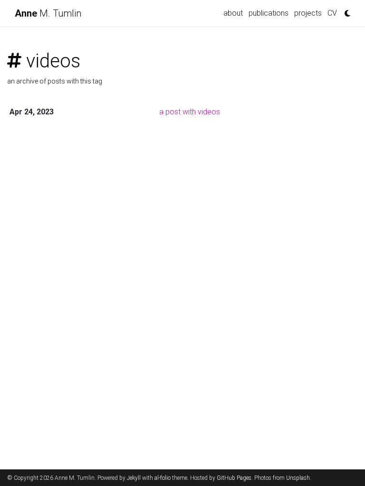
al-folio (162, 478)
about (233, 13)
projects (308, 13)
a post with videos (189, 111)
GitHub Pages (234, 478)
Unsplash (298, 478)
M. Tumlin (48, 13)
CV (332, 13)
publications (268, 13)
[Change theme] (345, 10)
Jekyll (134, 478)
